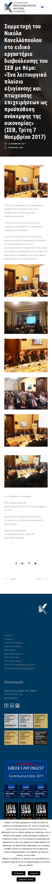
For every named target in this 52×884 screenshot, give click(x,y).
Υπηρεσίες (9, 639)
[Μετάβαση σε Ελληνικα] (42, 7)
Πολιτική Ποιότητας (13, 661)
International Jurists (12, 646)
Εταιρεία (8, 635)
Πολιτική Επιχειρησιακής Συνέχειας (20, 664)
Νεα (21, 148)
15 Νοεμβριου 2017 (17, 144)
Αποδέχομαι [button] (18, 873)
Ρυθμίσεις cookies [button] (26, 879)
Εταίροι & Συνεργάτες (13, 642)
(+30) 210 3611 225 (14, 694)
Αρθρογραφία (10, 650)
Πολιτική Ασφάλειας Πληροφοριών (19, 668)
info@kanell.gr (12, 698)
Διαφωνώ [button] (34, 873)
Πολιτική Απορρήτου (13, 653)
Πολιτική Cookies (12, 657)
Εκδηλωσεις (14, 148)
